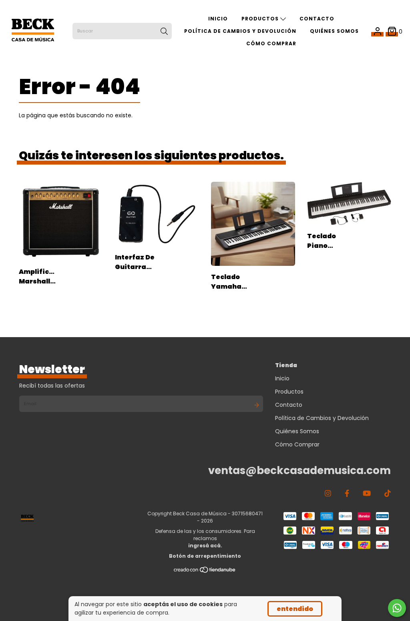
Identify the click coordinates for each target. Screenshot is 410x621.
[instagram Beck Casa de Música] (328, 493)
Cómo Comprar (271, 43)
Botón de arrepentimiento (205, 556)
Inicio (218, 18)
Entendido (295, 608)
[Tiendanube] (205, 571)
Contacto (316, 18)
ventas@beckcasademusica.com (299, 470)
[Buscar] (164, 31)
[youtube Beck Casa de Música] (367, 493)
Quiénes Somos (334, 31)
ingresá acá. (205, 545)
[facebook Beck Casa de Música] (347, 493)
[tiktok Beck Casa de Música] (387, 493)
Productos (260, 18)
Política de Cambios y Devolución (240, 31)
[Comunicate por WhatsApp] (397, 608)
